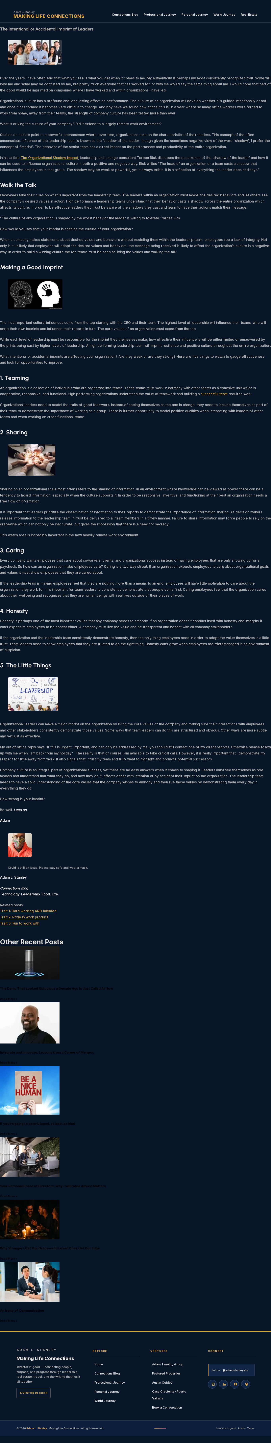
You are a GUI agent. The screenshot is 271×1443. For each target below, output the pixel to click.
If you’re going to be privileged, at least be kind (37, 1124)
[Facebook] (234, 1384)
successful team (214, 394)
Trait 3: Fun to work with (19, 923)
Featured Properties (166, 1373)
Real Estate (249, 14)
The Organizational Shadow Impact (49, 158)
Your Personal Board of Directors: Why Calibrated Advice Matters (53, 1186)
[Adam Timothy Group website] (245, 1384)
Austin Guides (162, 1382)
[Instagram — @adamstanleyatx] (212, 1384)
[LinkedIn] (223, 1384)
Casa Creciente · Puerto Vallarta (169, 1395)
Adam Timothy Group (167, 1364)
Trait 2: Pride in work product (24, 917)
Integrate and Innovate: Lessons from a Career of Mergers (47, 1052)
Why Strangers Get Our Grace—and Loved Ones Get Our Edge (50, 1248)
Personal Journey (195, 14)
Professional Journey (160, 14)
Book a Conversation (167, 1407)
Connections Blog (125, 14)
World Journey (224, 14)
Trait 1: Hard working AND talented (28, 911)
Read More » (9, 999)
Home (98, 1364)
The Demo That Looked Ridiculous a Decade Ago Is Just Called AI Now (56, 988)
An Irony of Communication (22, 1311)
